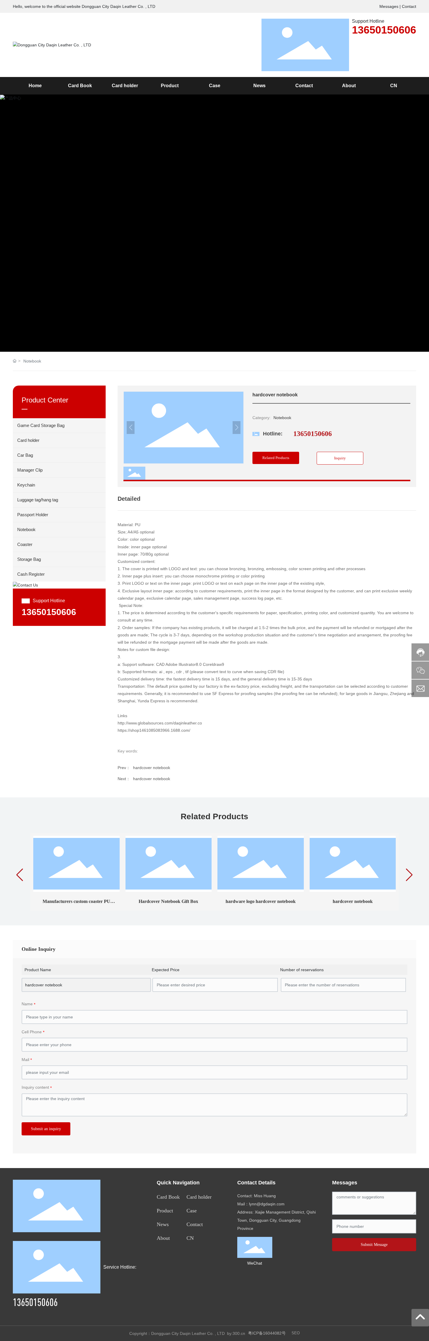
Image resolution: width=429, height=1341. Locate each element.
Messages (388, 6)
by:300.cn (236, 1333)
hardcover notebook (151, 767)
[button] (410, 223)
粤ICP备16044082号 (267, 1333)
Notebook (32, 361)
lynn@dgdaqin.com (267, 1204)
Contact (409, 6)
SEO (296, 1333)
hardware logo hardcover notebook (261, 901)
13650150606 (384, 30)
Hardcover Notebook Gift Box (168, 901)
